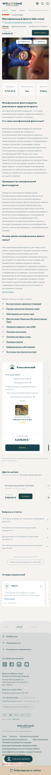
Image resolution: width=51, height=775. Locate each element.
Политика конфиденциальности (14, 739)
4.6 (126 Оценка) (17, 15)
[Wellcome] (12, 4)
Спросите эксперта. (21, 759)
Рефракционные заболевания (20, 347)
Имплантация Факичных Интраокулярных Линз (26, 320)
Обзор (5, 27)
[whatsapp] (4, 664)
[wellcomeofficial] (12, 664)
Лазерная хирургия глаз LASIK (21, 327)
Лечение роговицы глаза (18, 337)
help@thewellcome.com (12, 701)
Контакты (13, 736)
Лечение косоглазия (16, 332)
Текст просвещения (40, 739)
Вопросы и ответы (38, 27)
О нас (4, 736)
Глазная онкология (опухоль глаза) (22, 309)
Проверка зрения (14, 342)
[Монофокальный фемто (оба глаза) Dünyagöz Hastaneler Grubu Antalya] (25, 58)
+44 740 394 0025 (10, 698)
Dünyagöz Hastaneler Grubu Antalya (18, 22)
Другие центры (19, 27)
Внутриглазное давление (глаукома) (23, 304)
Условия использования (29, 736)
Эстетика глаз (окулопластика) (21, 352)
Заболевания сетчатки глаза (20, 314)
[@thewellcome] (26, 664)
